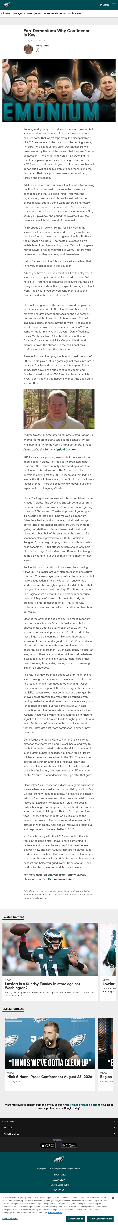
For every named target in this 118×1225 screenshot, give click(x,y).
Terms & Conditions (59, 1185)
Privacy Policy (59, 1175)
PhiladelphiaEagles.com (84, 1104)
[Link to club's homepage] (6, 3)
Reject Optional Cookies (100, 1218)
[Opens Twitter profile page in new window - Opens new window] (37, 50)
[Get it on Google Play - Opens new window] (69, 1147)
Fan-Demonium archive (57, 879)
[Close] (113, 1198)
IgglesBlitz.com (66, 449)
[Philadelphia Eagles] (59, 1159)
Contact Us (59, 1190)
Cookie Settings (10, 1218)
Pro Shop (104, 5)
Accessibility (59, 1180)
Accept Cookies (75, 1218)
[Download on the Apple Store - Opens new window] (48, 1145)
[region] (59, 1209)
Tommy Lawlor (42, 46)
